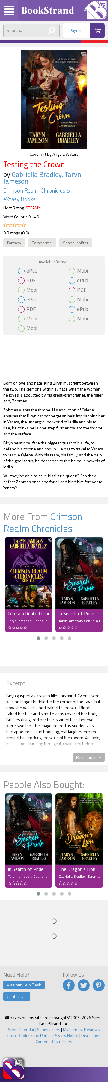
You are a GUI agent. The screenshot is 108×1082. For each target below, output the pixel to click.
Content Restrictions (54, 1041)
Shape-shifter (75, 243)
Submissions (48, 1029)
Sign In (77, 30)
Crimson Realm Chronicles (42, 522)
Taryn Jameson (20, 621)
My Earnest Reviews (81, 1029)
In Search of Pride (76, 613)
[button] (38, 638)
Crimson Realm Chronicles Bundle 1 (29, 613)
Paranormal (42, 243)
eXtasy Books (19, 199)
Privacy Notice (66, 1035)
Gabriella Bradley (37, 174)
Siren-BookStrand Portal (28, 1035)
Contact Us (17, 996)
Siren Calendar (21, 1029)
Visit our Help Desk (24, 985)
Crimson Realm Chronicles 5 (36, 190)
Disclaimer (90, 1035)
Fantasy (14, 243)
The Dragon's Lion (76, 869)
